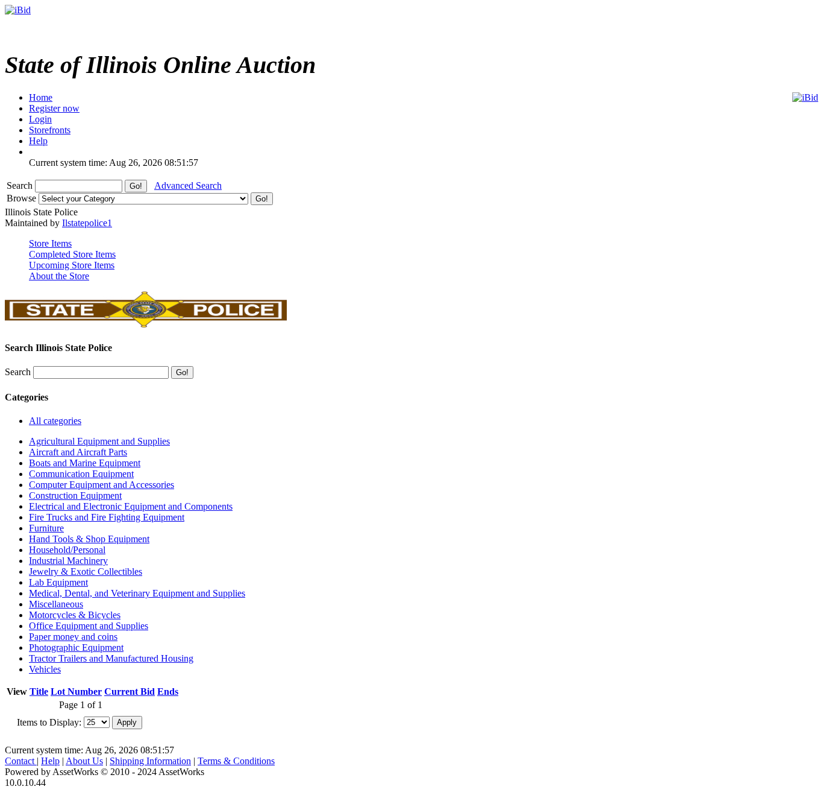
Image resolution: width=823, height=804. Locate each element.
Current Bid (129, 691)
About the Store (59, 276)
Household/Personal (67, 550)
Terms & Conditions (236, 761)
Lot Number (76, 691)
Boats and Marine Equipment (84, 463)
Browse (23, 198)
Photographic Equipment (76, 647)
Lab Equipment (58, 582)
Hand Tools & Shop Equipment (89, 539)
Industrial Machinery (68, 561)
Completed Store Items (72, 254)
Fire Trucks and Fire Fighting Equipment (106, 517)
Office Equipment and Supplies (88, 626)
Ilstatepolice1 (87, 223)
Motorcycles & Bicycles (74, 615)
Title (39, 691)
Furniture (46, 528)
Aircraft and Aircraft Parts (78, 452)
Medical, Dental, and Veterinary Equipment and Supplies (137, 593)
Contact (21, 761)
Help (50, 761)
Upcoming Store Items (71, 265)
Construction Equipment (75, 495)
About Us (84, 761)
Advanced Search (188, 185)
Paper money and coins (73, 636)
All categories (55, 421)
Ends (167, 691)
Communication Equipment (81, 474)
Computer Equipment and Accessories (101, 485)
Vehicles (45, 669)
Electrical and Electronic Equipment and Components (131, 506)
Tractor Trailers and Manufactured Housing (111, 658)
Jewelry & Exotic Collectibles (85, 571)
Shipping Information (150, 761)
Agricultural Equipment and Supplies (99, 441)
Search (21, 185)
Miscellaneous (56, 604)
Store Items (50, 243)
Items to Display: (49, 722)
